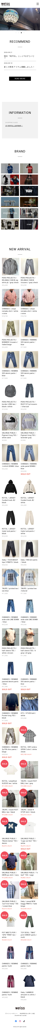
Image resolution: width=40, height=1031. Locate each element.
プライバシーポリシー (11, 1013)
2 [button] (18, 32)
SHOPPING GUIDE (20, 1015)
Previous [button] (3, 19)
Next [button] (37, 19)
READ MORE (20, 79)
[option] (20, 19)
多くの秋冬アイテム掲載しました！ (19, 67)
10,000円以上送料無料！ (14, 126)
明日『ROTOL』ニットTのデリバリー (19, 57)
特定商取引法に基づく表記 (27, 1013)
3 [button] (21, 32)
